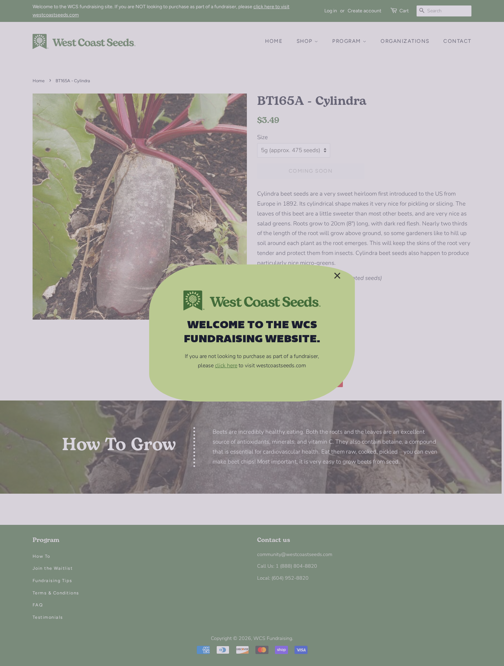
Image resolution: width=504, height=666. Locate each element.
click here (226, 365)
